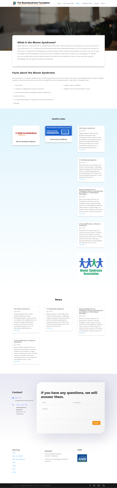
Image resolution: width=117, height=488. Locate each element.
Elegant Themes (27, 485)
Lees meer (82, 149)
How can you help (68, 3)
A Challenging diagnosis (88, 160)
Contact (96, 3)
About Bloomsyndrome (18, 459)
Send (96, 423)
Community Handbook (58, 139)
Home (59, 3)
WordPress (47, 485)
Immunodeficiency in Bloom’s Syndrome (90, 224)
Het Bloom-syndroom (87, 128)
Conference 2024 (87, 3)
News (13, 462)
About (78, 3)
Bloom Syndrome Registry (26, 141)
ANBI (13, 469)
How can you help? (17, 456)
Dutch (103, 3)
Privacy (14, 465)
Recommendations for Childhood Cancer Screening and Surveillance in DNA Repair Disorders (91, 192)
